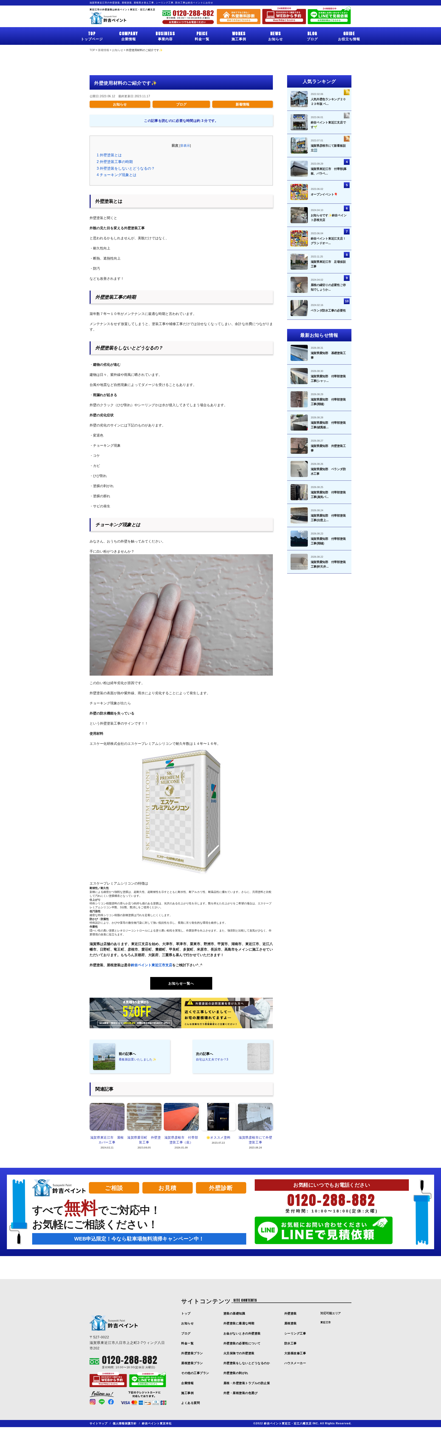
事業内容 (165, 35)
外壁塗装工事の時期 (115, 162)
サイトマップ (98, 1423)
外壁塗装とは (109, 155)
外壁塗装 (290, 1313)
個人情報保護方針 (125, 1423)
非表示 (185, 145)
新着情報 (242, 104)
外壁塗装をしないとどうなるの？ (126, 168)
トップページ (92, 35)
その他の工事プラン (195, 1373)
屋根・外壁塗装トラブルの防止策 (246, 1383)
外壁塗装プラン (192, 1353)
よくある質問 (190, 1403)
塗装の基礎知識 (234, 1313)
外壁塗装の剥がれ (235, 1373)
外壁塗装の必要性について (242, 1343)
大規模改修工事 (295, 1353)
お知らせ (275, 35)
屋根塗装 (290, 1323)
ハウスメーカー (295, 1363)
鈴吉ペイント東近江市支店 (151, 965)
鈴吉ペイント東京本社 (157, 1423)
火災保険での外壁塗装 (238, 1353)
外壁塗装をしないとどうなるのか (246, 1363)
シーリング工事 (295, 1333)
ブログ (312, 35)
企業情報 (128, 35)
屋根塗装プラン (192, 1363)
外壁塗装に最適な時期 (238, 1323)
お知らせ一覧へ (181, 983)
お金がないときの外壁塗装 (242, 1333)
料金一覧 (202, 35)
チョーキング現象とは (116, 175)
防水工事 (290, 1343)
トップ (186, 1313)
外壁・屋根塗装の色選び (240, 1393)
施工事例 (239, 35)
